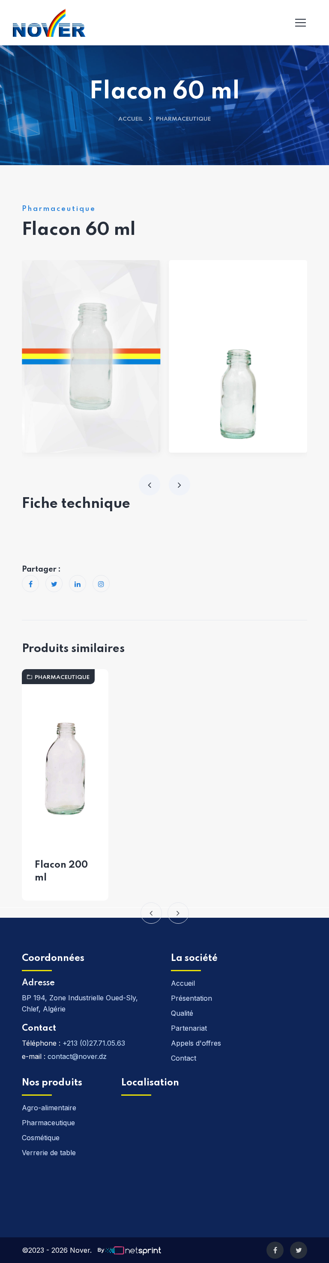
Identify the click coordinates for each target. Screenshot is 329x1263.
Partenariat (189, 1028)
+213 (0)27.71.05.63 (94, 1043)
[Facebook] (275, 1250)
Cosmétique (41, 1137)
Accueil (130, 119)
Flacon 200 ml (61, 871)
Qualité (182, 1013)
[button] (151, 913)
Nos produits (52, 1083)
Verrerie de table (49, 1152)
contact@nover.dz (77, 1056)
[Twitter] (298, 1250)
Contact (39, 1028)
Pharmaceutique (183, 119)
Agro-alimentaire (49, 1107)
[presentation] (149, 484)
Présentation (191, 998)
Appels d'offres (196, 1043)
